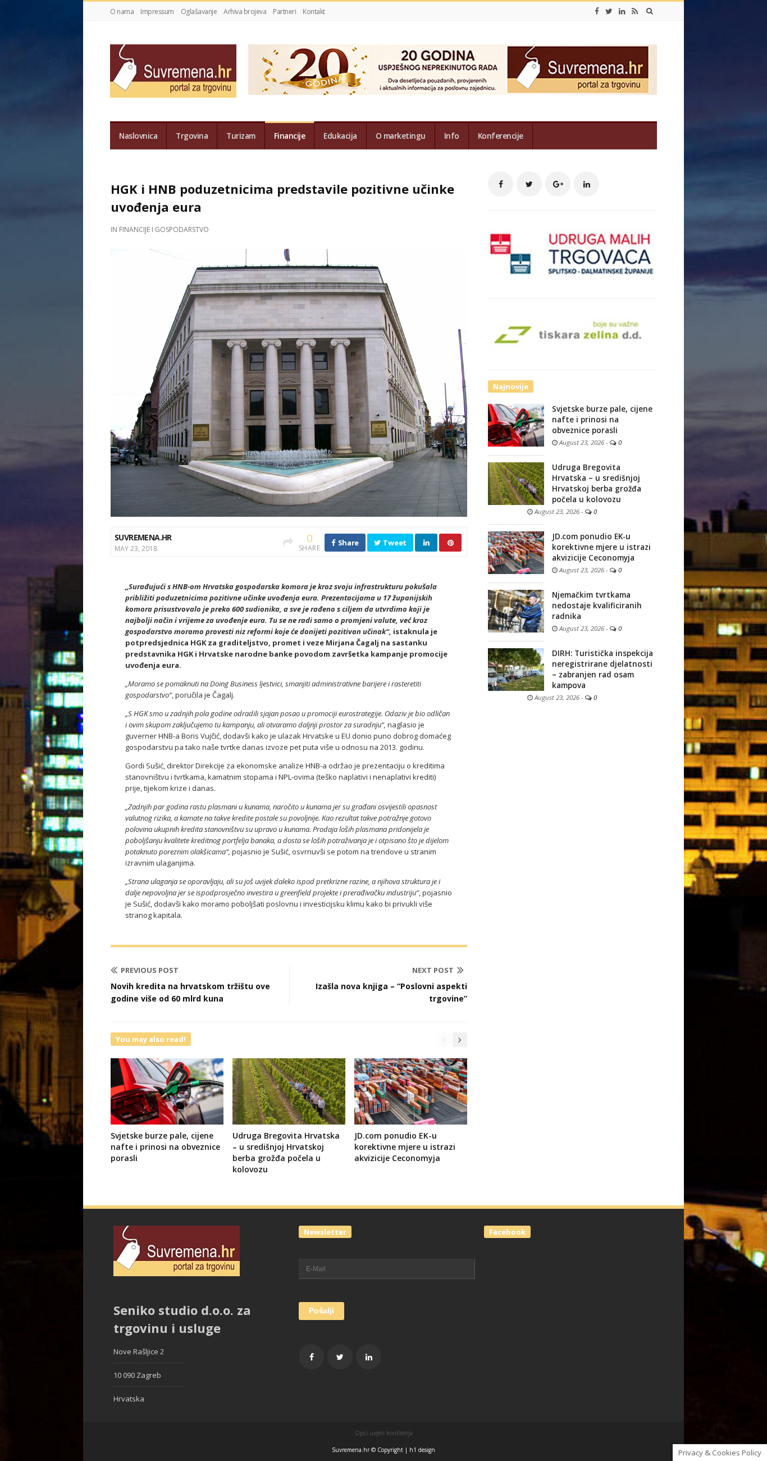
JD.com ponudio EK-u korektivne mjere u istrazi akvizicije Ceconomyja (404, 1146)
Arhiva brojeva (244, 11)
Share (347, 543)
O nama (122, 11)
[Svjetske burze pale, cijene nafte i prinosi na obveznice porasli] (516, 425)
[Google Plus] (557, 184)
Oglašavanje (199, 11)
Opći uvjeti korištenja (384, 1433)
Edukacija (340, 136)
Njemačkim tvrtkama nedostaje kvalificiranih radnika (597, 605)
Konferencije (500, 136)
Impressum (157, 11)
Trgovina (192, 136)
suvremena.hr (143, 537)
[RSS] (635, 11)
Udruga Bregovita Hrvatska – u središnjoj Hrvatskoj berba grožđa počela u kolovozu (286, 1152)
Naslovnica (138, 136)
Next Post (433, 970)
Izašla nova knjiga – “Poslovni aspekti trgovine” (391, 992)
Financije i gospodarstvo (164, 229)
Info (451, 136)
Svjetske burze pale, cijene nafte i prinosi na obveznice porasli (165, 1146)
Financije (289, 136)
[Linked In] (622, 11)
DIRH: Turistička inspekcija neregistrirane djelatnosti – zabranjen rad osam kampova (602, 669)
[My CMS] (173, 71)
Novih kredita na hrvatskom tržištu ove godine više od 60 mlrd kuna (190, 992)
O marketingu (401, 136)
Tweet (394, 543)
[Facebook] (597, 11)
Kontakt (314, 11)
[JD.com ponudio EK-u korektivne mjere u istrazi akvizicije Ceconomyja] (516, 552)
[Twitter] (609, 11)
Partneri (284, 11)
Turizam (240, 136)
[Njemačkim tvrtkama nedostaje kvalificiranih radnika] (516, 611)
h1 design (422, 1450)
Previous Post (150, 970)
